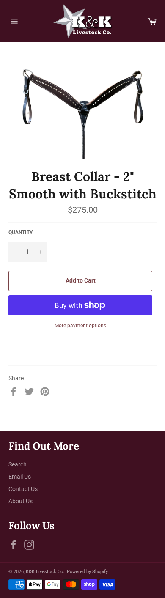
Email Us (19, 476)
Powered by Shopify (87, 571)
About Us (20, 501)
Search (17, 464)
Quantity (20, 233)
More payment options (80, 326)
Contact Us (23, 489)
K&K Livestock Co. (45, 571)
